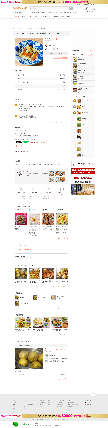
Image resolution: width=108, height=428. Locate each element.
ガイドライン (26, 408)
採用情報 (54, 419)
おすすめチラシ (86, 4)
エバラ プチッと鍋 (67, 12)
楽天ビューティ (60, 404)
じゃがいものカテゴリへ (59, 286)
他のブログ (43, 142)
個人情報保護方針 (40, 419)
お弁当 (49, 400)
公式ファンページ (46, 16)
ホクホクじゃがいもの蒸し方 (24, 345)
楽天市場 (93, 4)
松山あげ (38, 12)
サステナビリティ (57, 425)
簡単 (49, 402)
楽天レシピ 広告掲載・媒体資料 (63, 419)
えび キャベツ (56, 12)
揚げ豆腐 (50, 12)
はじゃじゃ (26, 171)
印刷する (21, 146)
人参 (19, 78)
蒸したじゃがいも (31, 12)
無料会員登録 (90, 11)
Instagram (89, 404)
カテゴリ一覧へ (62, 308)
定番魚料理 (42, 402)
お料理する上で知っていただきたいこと (55, 122)
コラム (37, 16)
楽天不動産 (59, 402)
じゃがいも (36, 28)
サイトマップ (26, 402)
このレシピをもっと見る (59, 379)
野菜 (31, 28)
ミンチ (42, 12)
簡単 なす (25, 12)
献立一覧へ (63, 334)
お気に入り (87, 9)
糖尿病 (46, 12)
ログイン (93, 9)
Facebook (89, 400)
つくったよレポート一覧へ (58, 238)
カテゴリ (24, 16)
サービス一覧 (38, 425)
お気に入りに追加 (62, 39)
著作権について (48, 419)
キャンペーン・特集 (59, 16)
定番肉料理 (42, 400)
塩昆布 (20, 89)
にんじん (58, 164)
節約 (49, 404)
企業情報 (33, 419)
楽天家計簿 (79, 4)
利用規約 (25, 406)
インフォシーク (72, 4)
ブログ (68, 400)
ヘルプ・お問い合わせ (28, 404)
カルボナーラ (74, 12)
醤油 (61, 12)
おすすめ (16, 16)
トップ (14, 400)
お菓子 (41, 406)
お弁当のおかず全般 (36, 164)
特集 (14, 411)
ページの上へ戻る (93, 394)
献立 (31, 16)
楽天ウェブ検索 (70, 402)
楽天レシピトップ (17, 28)
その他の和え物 (46, 164)
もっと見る (90, 50)
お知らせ (25, 411)
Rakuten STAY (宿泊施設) (72, 404)
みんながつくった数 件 (56, 53)
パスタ (41, 404)
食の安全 (69, 16)
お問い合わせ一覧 (47, 425)
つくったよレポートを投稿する (60, 57)
